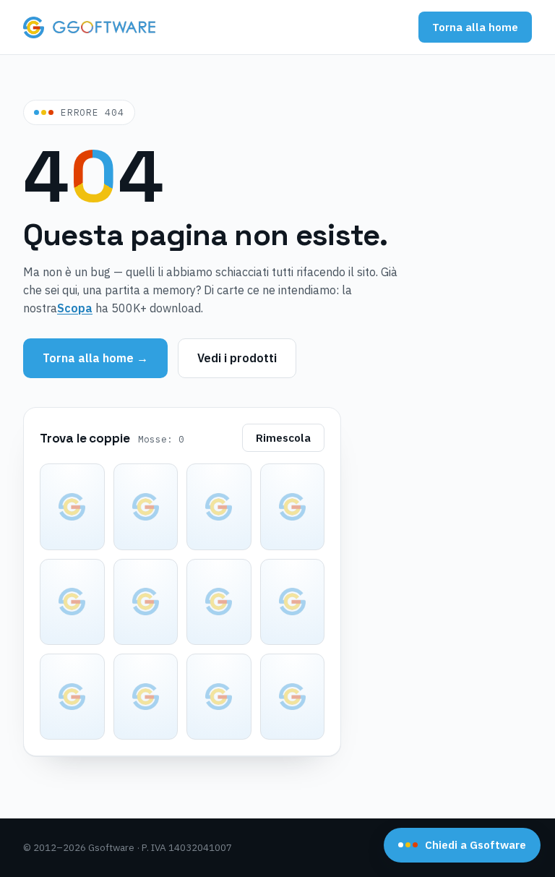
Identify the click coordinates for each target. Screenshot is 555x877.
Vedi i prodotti (237, 358)
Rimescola (283, 438)
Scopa (74, 308)
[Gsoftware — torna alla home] (89, 27)
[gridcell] (72, 506)
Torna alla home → (95, 358)
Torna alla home (475, 27)
